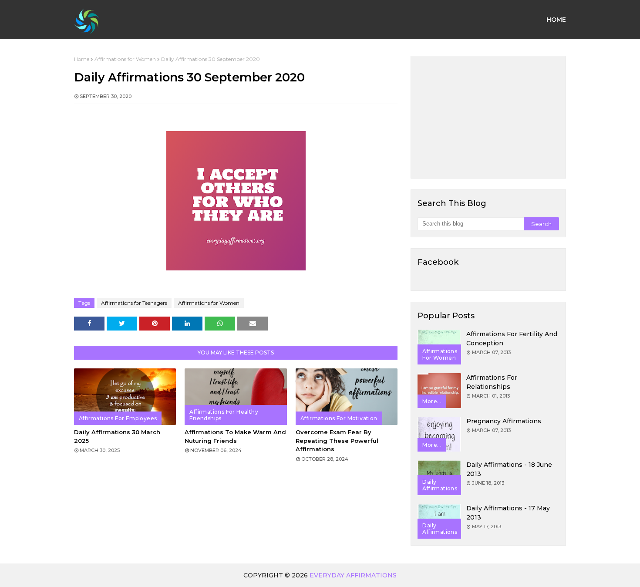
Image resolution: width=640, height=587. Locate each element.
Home (81, 59)
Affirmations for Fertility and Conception (511, 338)
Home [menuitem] (556, 20)
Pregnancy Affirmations (503, 421)
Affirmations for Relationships (491, 382)
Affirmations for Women (125, 59)
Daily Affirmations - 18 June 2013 (509, 469)
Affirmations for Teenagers (134, 303)
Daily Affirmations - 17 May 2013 (508, 512)
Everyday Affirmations (353, 575)
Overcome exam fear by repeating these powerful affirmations (337, 440)
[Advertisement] (488, 117)
